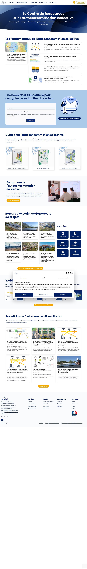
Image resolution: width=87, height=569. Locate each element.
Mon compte (46, 408)
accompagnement (5, 410)
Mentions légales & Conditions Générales (72, 423)
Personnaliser (42, 294)
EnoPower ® (46, 406)
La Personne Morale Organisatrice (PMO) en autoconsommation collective (58, 78)
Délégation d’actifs (32, 408)
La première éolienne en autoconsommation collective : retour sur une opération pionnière (12, 257)
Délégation (34, 2)
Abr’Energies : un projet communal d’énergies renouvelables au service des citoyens (12, 236)
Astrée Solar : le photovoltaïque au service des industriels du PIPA (47, 235)
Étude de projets (31, 403)
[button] (2, 159)
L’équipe (73, 401)
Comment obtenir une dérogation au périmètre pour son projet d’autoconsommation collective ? (16, 55)
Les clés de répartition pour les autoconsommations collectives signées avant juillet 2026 (17, 370)
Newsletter (59, 403)
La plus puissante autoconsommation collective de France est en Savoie (29, 235)
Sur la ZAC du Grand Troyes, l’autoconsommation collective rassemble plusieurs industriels (29, 256)
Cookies (41, 423)
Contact (73, 408)
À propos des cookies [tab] (64, 277)
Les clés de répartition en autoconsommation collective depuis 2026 (68, 342)
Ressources (42, 2)
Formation (30, 401)
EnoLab (16, 412)
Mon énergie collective (9, 412)
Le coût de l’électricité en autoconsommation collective (62, 67)
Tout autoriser (63, 294)
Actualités (59, 401)
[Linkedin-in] (2, 420)
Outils (11, 2)
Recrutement (74, 403)
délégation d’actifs (11, 407)
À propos (51, 2)
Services (31, 399)
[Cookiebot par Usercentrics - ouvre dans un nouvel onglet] (67, 273)
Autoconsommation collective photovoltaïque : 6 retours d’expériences (68, 370)
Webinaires (59, 406)
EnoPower (4, 413)
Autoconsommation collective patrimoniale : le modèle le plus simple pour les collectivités (43, 342)
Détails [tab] (43, 277)
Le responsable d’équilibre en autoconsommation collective (17, 341)
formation (7, 408)
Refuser (24, 294)
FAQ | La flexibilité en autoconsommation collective (42, 370)
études (10, 408)
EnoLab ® (45, 403)
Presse (73, 406)
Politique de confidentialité (52, 423)
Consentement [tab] (23, 277)
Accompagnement (22, 2)
